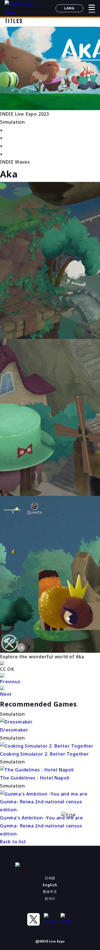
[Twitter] (33, 919)
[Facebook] (50, 919)
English (50, 885)
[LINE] (67, 919)
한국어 (50, 898)
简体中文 (50, 891)
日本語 (50, 878)
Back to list (13, 842)
